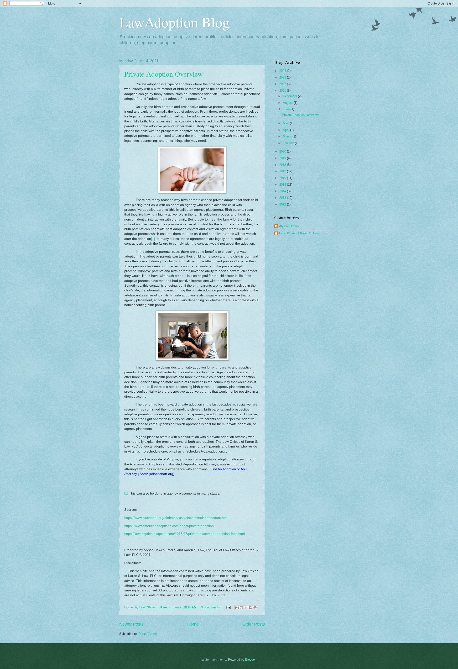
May (286, 123)
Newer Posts (131, 624)
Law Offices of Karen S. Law (299, 233)
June (287, 109)
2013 (283, 198)
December (290, 96)
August (288, 103)
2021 (283, 90)
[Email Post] (228, 607)
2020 (283, 151)
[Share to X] (246, 607)
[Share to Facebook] (250, 607)
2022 (283, 84)
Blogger (250, 659)
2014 (283, 191)
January (289, 143)
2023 (283, 77)
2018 (283, 165)
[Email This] (236, 607)
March (287, 136)
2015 (283, 184)
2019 (283, 158)
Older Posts (253, 624)
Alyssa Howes (289, 226)
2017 (283, 171)
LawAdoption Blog (174, 22)
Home (193, 624)
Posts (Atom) (148, 634)
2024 (283, 71)
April (286, 130)
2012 (283, 204)
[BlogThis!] (241, 607)
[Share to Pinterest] (255, 607)
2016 (283, 178)
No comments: (211, 607)
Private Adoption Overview (163, 74)
